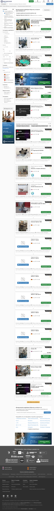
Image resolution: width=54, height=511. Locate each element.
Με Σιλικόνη (30, 420)
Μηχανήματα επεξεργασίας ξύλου (8, 24)
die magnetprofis (7, 42)
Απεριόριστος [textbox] (7, 72)
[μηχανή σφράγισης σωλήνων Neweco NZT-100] (23, 42)
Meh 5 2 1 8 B (18, 425)
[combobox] (8, 72)
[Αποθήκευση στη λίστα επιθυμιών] (50, 21)
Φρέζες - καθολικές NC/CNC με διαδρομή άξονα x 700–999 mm (26, 476)
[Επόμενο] (29, 24)
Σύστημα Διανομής (43, 425)
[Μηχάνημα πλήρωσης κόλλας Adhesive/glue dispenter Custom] (23, 60)
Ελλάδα (6, 68)
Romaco (6, 41)
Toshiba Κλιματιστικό (5, 474)
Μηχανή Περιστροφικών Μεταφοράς (34, 425)
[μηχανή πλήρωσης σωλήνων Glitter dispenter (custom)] (23, 92)
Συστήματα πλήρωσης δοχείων (23, 125)
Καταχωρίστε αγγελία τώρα (44, 83)
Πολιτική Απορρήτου (24, 508)
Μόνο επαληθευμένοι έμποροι (7, 102)
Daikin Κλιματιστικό (42, 476)
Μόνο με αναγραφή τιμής (8, 53)
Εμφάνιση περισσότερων (33, 429)
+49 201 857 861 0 (32, 467)
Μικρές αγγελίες (7, 92)
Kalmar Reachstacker (41, 474)
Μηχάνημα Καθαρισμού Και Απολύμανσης (36, 422)
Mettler (6, 40)
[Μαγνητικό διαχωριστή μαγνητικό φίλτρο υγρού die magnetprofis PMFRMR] (23, 153)
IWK (5, 38)
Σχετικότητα (47, 10)
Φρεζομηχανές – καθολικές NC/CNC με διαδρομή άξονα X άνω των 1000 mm (23, 474)
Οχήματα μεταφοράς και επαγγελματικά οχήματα (8, 20)
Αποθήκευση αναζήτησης (33, 402)
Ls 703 (17, 422)
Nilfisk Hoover (49, 474)
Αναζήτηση (50, 4)
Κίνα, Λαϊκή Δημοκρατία (8, 81)
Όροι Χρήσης (31, 508)
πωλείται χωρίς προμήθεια (8, 136)
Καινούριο (6, 86)
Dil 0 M (17, 420)
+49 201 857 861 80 (8, 469)
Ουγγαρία (7, 77)
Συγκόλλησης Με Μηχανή (45, 422)
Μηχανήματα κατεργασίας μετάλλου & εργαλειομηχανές (9, 17)
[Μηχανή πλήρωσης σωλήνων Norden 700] (23, 352)
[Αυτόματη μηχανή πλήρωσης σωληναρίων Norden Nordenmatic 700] (23, 189)
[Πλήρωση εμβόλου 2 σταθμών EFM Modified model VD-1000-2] (23, 207)
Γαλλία (7, 75)
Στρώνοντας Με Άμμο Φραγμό (45, 418)
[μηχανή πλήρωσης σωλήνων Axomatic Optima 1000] (23, 225)
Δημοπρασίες (7, 93)
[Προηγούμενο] (16, 24)
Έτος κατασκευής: (6, 54)
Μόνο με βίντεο (7, 99)
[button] (52, 1)
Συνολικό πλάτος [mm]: (7, 58)
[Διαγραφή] (35, 13)
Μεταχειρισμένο (7, 87)
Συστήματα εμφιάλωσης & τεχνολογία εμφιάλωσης (9, 12)
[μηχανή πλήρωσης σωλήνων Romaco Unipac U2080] (23, 370)
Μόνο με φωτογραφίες (8, 98)
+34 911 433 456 (32, 469)
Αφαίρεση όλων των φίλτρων (36, 15)
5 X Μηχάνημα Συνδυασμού (21, 418)
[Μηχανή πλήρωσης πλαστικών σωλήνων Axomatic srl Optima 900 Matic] (23, 171)
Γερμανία (7, 74)
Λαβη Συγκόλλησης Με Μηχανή (34, 418)
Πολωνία (7, 78)
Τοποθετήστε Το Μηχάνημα (45, 427)
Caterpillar (6, 37)
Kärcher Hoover (11, 476)
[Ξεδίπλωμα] (33, 35)
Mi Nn (17, 427)
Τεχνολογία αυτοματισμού (8, 26)
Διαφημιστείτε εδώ (9, 108)
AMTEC (6, 36)
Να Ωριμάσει (30, 427)
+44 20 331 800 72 (7, 467)
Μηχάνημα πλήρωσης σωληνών (9, 14)
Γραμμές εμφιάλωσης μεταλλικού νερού (39, 125)
